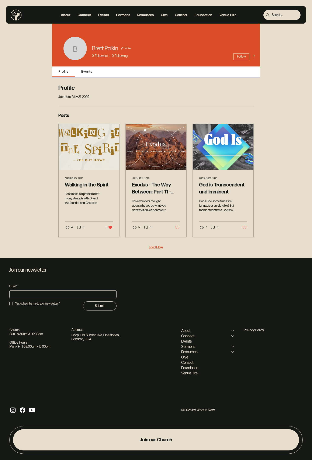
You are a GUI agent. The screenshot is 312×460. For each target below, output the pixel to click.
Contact (187, 362)
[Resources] (233, 352)
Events (186, 341)
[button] (65, 15)
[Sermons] (233, 346)
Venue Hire (189, 373)
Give (184, 357)
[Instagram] (13, 410)
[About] (233, 330)
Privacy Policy (254, 330)
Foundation (189, 368)
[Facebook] (22, 410)
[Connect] (233, 336)
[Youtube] (32, 410)
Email (13, 286)
